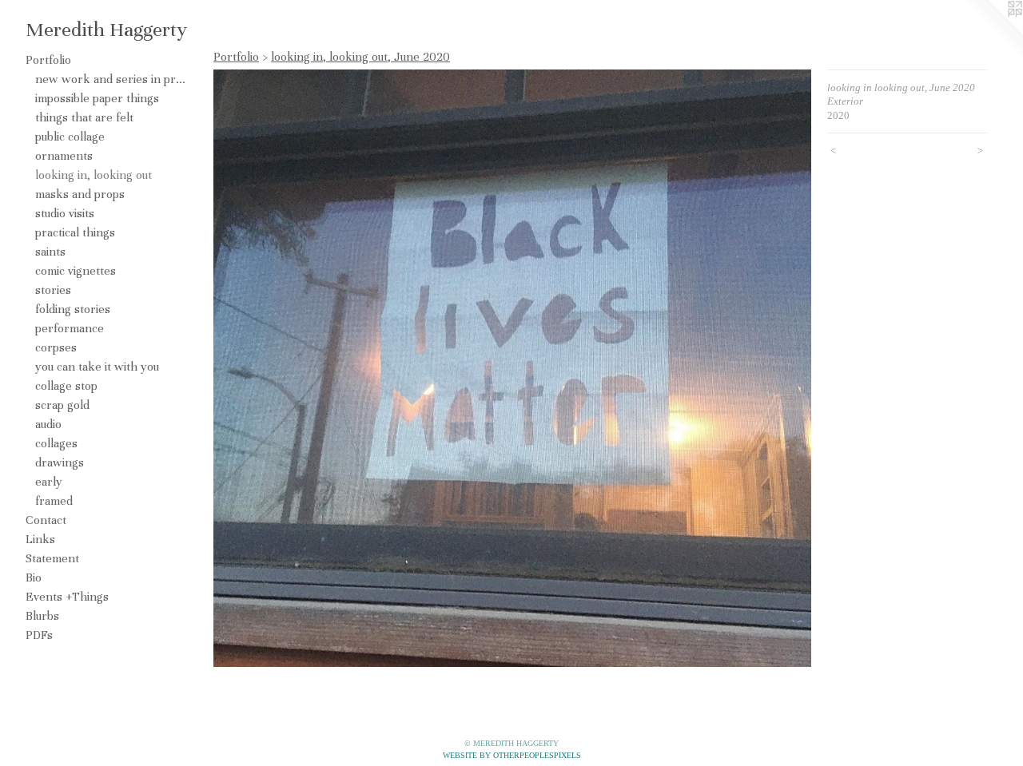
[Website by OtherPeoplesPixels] (991, 32)
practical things (75, 232)
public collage (70, 136)
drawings (59, 462)
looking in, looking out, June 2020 (360, 57)
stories (53, 290)
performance (69, 328)
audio (48, 424)
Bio (34, 577)
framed (54, 501)
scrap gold (62, 405)
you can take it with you (97, 366)
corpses (56, 347)
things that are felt (84, 117)
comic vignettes (75, 271)
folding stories (72, 309)
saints (50, 251)
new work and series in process (110, 79)
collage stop (66, 386)
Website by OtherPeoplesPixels (512, 755)
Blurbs (42, 616)
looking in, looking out (93, 175)
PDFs (39, 635)
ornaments (64, 156)
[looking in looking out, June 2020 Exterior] (512, 368)
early (48, 481)
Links (40, 539)
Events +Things (67, 596)
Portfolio (48, 60)
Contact (46, 520)
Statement (52, 558)
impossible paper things (97, 98)
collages (56, 443)
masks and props (80, 194)
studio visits (64, 213)
